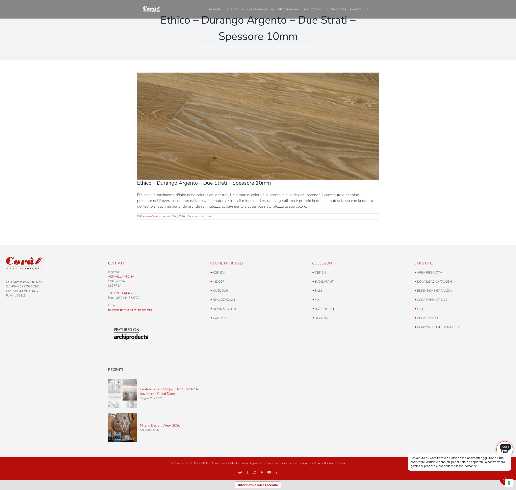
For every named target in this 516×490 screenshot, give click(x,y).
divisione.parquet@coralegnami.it (130, 310)
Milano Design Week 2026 (160, 425)
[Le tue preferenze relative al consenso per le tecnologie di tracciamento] (509, 483)
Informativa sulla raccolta (258, 485)
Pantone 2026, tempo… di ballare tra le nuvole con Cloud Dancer (169, 391)
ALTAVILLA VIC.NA (121, 277)
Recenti (115, 369)
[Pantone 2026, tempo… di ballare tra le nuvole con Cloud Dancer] (122, 393)
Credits (341, 463)
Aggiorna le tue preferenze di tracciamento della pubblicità (283, 463)
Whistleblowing (238, 463)
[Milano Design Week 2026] (122, 427)
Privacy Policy (202, 463)
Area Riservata (326, 463)
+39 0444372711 (125, 293)
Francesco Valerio (150, 216)
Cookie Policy (220, 463)
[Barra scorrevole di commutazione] (367, 9)
